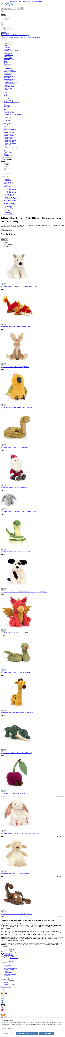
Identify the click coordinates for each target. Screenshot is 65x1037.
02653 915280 (7, 953)
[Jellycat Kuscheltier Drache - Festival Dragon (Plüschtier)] (17, 322)
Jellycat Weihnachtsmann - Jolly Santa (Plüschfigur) (14, 487)
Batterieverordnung (9, 969)
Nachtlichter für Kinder (10, 197)
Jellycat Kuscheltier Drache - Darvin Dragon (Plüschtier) (16, 632)
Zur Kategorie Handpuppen (11, 50)
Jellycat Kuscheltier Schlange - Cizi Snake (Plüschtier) (15, 551)
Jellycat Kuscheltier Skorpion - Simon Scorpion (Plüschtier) (16, 914)
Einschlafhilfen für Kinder (11, 198)
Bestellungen (25, 35)
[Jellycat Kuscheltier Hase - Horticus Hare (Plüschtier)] (17, 362)
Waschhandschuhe (9, 203)
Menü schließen (8, 28)
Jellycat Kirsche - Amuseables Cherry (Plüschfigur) (14, 793)
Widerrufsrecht (8, 972)
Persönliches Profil (11, 35)
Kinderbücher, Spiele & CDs (11, 204)
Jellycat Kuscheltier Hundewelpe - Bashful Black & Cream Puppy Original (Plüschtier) (24, 592)
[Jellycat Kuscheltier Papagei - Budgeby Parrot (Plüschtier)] (17, 403)
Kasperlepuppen (8, 183)
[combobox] (8, 8)
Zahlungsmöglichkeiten (10, 968)
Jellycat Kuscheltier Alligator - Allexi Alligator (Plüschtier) (16, 753)
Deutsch (7, 17)
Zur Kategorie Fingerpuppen (11, 102)
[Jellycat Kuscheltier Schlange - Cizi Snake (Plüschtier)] (17, 547)
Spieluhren (7, 209)
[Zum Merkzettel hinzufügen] (3, 284)
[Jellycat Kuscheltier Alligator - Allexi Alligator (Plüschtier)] (17, 748)
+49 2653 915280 (8, 955)
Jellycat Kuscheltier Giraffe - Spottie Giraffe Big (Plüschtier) (17, 712)
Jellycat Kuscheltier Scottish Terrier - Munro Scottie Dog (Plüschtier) (19, 286)
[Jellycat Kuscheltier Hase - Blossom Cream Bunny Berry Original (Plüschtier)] (17, 829)
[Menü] (1, 10)
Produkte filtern (7, 230)
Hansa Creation (11, 189)
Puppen (6, 185)
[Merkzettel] (2, 23)
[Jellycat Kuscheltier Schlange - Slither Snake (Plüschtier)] (17, 443)
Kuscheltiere (7, 186)
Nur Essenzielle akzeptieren (27, 1033)
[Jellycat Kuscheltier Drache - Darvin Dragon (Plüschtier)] (17, 628)
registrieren (6, 33)
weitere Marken (11, 192)
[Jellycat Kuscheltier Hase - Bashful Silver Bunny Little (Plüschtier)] (9, 507)
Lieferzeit (6, 966)
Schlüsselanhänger (9, 208)
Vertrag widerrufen (6, 987)
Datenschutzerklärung (10, 974)
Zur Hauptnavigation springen (34, 1)
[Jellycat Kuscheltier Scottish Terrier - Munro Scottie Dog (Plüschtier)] (17, 282)
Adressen (19, 35)
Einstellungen (8, 1033)
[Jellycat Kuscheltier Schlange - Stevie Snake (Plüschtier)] (17, 668)
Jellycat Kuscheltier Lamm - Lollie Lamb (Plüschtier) (15, 873)
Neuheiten (7, 179)
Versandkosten (8, 965)
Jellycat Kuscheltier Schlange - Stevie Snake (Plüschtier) (16, 672)
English (6, 19)
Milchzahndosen (8, 211)
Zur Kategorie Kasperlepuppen (12, 114)
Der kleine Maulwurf (9, 194)
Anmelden (3, 32)
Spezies (3, 239)
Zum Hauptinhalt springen (8, 1)
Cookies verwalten (9, 984)
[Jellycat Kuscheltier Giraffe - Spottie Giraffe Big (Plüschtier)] (17, 708)
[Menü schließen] (4, 52)
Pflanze (8, 246)
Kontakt (6, 982)
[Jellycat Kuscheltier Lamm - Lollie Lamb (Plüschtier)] (17, 869)
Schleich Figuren (8, 195)
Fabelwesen (9, 244)
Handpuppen (7, 180)
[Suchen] (18, 8)
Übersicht (3, 35)
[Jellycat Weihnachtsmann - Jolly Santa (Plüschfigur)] (17, 483)
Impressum (7, 975)
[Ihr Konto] (2, 25)
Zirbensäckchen (8, 212)
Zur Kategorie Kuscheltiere (11, 148)
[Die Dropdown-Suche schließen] (22, 8)
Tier (7, 242)
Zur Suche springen (20, 1)
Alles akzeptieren (46, 1033)
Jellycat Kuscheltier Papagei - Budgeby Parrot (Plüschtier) (16, 407)
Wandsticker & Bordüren (10, 200)
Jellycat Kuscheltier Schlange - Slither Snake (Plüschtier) (16, 447)
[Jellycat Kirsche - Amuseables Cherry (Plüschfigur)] (17, 789)
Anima (9, 188)
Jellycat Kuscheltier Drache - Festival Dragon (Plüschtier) (16, 326)
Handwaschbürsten (9, 214)
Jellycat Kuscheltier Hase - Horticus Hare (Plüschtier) (15, 367)
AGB (5, 971)
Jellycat (9, 191)
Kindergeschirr (8, 201)
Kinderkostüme (8, 206)
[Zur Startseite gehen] (9, 6)
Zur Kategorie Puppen (10, 129)
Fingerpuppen (8, 182)
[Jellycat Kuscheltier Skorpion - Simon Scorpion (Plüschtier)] (17, 909)
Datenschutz (4, 1028)
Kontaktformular (14, 958)
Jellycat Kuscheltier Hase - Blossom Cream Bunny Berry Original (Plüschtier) (21, 833)
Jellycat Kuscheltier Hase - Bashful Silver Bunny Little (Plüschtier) (18, 511)
